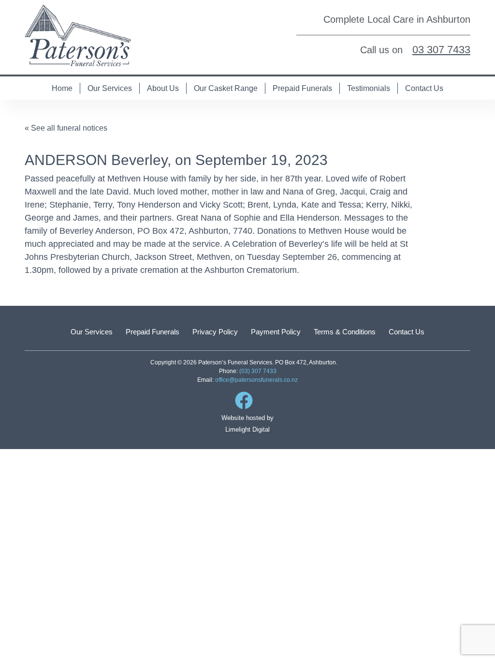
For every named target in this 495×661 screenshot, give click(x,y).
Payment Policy (276, 332)
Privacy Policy (215, 332)
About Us (163, 88)
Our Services (109, 88)
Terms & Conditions (345, 332)
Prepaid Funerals (302, 88)
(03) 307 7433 (258, 371)
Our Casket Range (226, 88)
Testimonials (368, 88)
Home (62, 88)
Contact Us (424, 88)
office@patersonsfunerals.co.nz (256, 379)
